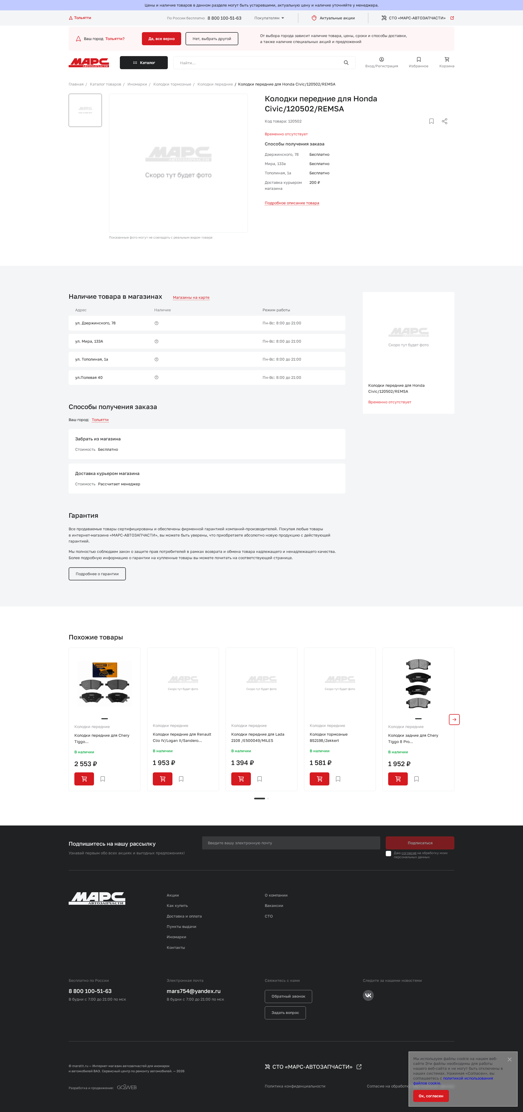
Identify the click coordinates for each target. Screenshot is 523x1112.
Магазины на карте (191, 297)
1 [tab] (259, 798)
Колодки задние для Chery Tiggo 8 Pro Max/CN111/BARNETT (413, 739)
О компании (276, 895)
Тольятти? (114, 38)
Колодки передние (92, 726)
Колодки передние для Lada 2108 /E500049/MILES (257, 737)
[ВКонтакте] (425, 127)
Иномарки (176, 936)
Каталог (147, 62)
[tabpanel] (105, 719)
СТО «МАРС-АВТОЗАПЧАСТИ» (417, 18)
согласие (409, 853)
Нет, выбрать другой (212, 38)
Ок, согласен (431, 1095)
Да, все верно (161, 38)
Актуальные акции (337, 18)
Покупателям (266, 18)
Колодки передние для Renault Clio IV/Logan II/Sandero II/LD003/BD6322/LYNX (182, 738)
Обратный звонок (288, 996)
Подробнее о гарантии (97, 573)
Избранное (418, 66)
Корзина (446, 66)
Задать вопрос (285, 1012)
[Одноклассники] (434, 127)
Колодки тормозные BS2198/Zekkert (329, 737)
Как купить (177, 905)
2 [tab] (268, 798)
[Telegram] (416, 127)
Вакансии (274, 905)
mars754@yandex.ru (194, 991)
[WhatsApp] (442, 127)
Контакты (176, 947)
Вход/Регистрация (381, 66)
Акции (173, 895)
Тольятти (100, 419)
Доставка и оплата (184, 916)
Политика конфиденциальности (295, 1086)
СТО (269, 916)
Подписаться (420, 842)
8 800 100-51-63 (224, 18)
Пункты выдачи (181, 926)
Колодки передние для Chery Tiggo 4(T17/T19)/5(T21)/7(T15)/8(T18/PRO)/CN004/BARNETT (104, 739)
